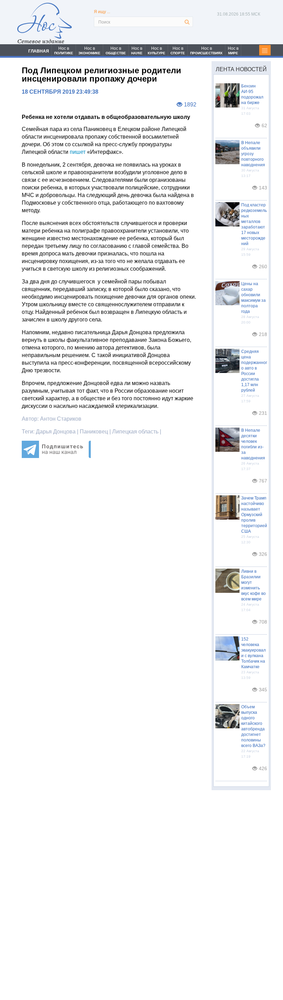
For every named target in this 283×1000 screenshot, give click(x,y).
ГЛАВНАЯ (38, 51)
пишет (78, 152)
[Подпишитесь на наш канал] (56, 456)
